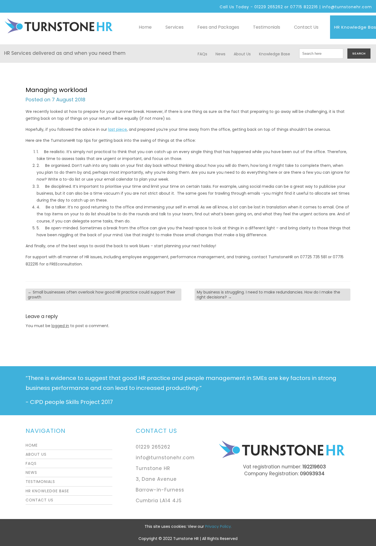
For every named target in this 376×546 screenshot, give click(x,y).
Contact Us (306, 27)
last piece (117, 129)
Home (145, 27)
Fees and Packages (218, 27)
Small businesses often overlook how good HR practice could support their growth (101, 294)
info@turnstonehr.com (347, 7)
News (220, 54)
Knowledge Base (274, 54)
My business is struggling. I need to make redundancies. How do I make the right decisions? (268, 294)
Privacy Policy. (218, 526)
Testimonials (266, 27)
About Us (242, 54)
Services (174, 27)
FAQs (202, 54)
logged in (60, 325)
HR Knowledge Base (47, 491)
